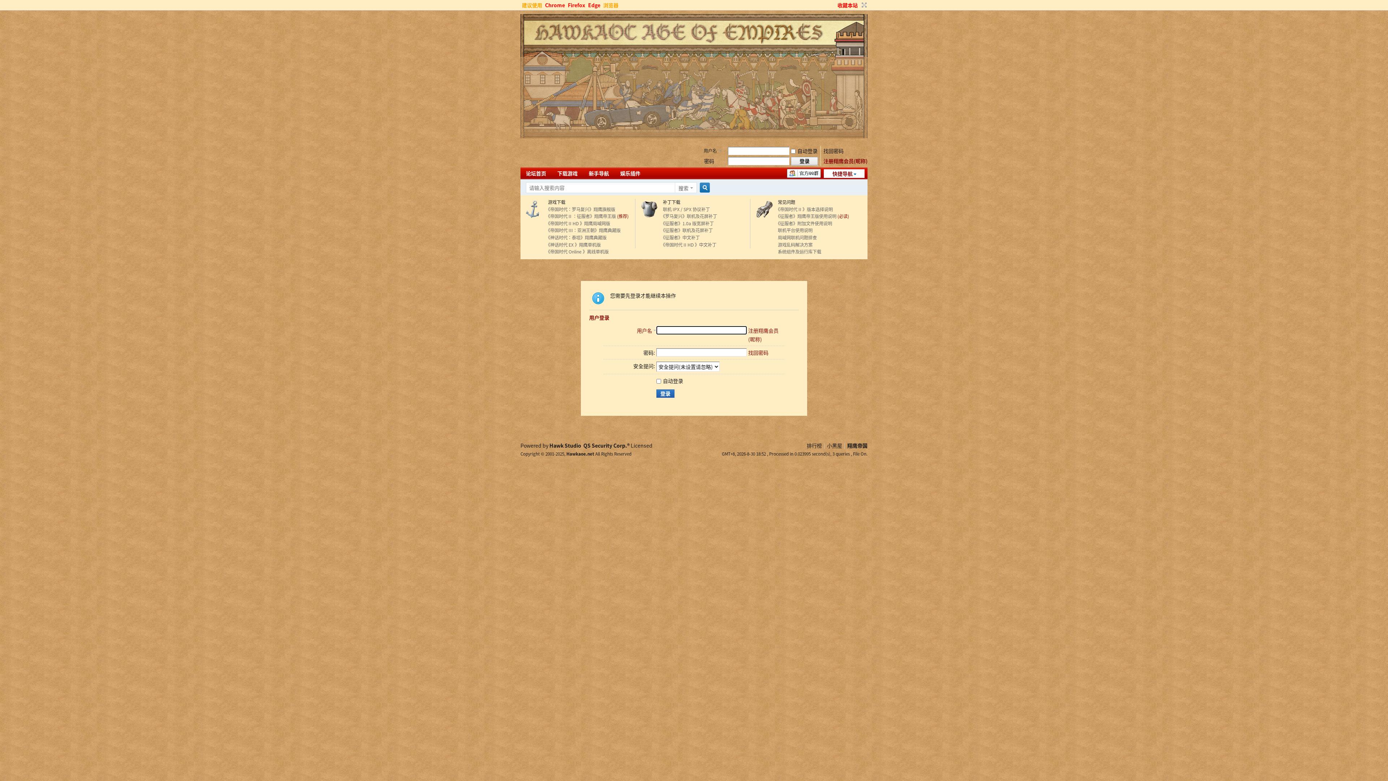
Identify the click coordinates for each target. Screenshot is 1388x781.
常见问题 (785, 202)
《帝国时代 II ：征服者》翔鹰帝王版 (581, 216)
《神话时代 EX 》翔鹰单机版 (573, 245)
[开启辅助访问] (834, 5)
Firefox (576, 5)
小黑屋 (834, 445)
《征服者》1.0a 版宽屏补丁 (687, 223)
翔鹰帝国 (857, 445)
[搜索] (704, 188)
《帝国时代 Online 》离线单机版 (577, 251)
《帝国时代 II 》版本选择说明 (804, 209)
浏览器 (610, 5)
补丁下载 (670, 202)
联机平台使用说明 (794, 230)
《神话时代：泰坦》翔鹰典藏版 (576, 237)
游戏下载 (555, 202)
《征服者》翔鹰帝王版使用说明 (806, 216)
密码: (649, 352)
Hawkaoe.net (580, 454)
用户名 (710, 151)
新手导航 (599, 173)
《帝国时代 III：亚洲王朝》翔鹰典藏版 (583, 230)
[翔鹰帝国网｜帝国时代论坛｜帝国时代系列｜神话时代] (694, 136)
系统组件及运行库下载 (798, 251)
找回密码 (833, 150)
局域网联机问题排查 (796, 237)
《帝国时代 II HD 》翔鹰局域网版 (578, 223)
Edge (594, 5)
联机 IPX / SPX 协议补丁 (685, 209)
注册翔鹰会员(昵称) (845, 161)
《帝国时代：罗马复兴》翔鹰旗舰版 (580, 209)
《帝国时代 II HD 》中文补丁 (688, 245)
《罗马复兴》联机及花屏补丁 (689, 216)
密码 (709, 161)
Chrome (555, 5)
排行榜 (814, 445)
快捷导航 (842, 173)
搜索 (683, 188)
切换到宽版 (863, 5)
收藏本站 (847, 5)
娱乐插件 (630, 173)
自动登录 (807, 150)
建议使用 (532, 5)
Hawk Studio (565, 445)
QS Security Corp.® (606, 445)
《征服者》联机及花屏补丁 (687, 230)
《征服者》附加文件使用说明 (804, 223)
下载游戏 (567, 173)
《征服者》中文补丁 (680, 237)
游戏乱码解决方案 (794, 245)
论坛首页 (536, 173)
